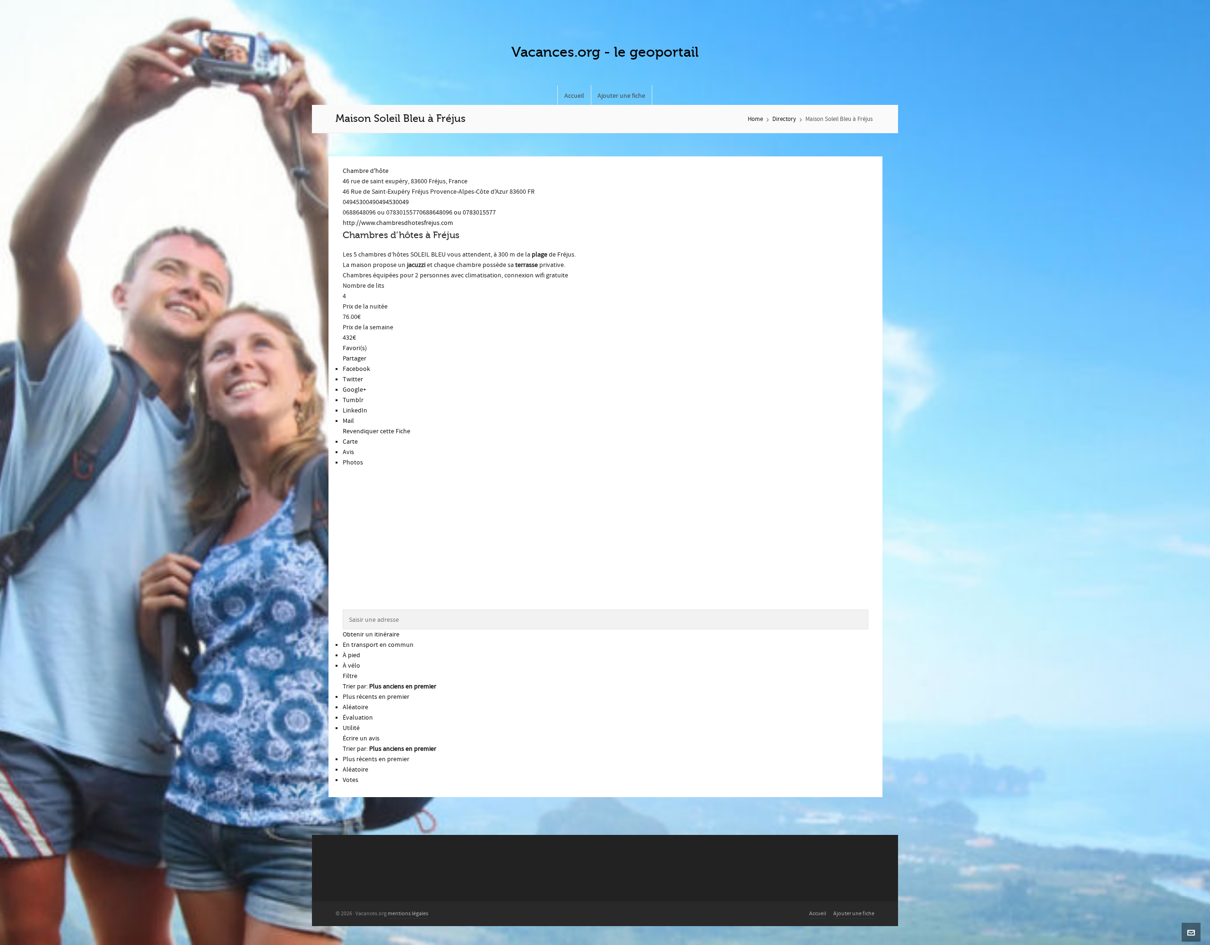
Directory (784, 119)
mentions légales (408, 913)
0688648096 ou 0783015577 (457, 212)
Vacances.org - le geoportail (605, 52)
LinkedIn (355, 410)
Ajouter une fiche (853, 913)
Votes (350, 780)
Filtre (350, 676)
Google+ (354, 390)
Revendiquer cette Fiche (376, 431)
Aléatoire (355, 707)
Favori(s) (355, 348)
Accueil (817, 913)
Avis (348, 452)
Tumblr (353, 400)
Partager (354, 358)
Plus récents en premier (376, 697)
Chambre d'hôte (366, 171)
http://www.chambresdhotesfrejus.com (398, 223)
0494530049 (392, 202)
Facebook (356, 369)
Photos (353, 462)
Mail (348, 421)
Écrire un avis (361, 738)
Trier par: (389, 686)
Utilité (351, 728)
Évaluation (358, 717)
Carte (350, 442)
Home (755, 119)
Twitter (353, 379)
